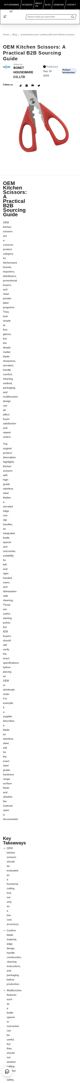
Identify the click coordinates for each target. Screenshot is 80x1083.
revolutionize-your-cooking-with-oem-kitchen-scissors (47, 34)
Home (6, 34)
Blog (14, 34)
